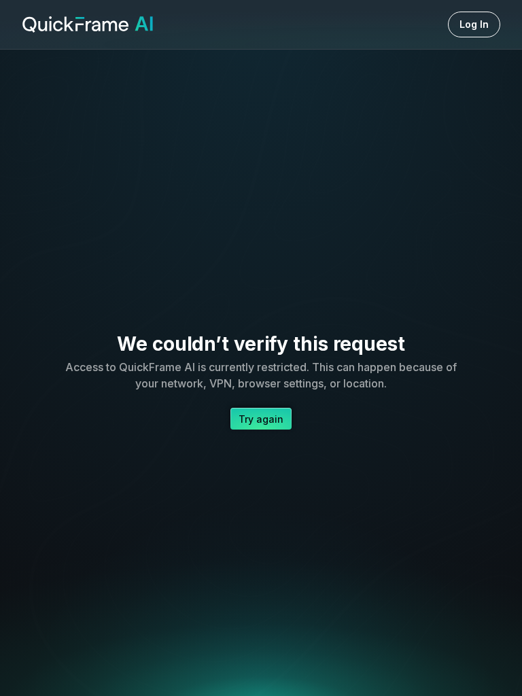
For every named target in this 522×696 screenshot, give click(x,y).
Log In (474, 24)
